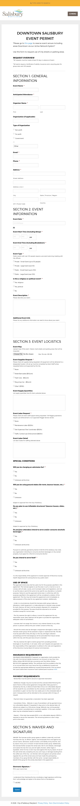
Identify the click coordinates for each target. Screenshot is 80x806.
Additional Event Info (21, 318)
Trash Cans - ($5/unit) (22, 378)
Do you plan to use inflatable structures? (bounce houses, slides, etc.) (38, 507)
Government (19, 138)
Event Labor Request (22, 413)
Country (43, 203)
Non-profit (18, 130)
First (14, 112)
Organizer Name (20, 103)
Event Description (21, 295)
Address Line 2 (18, 187)
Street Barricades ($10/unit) (24, 374)
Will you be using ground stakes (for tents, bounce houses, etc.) (39, 485)
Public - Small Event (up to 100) (25, 270)
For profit (18, 134)
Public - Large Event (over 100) (25, 274)
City (14, 195)
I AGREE (17, 783)
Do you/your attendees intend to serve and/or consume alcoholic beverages (39, 531)
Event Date (18, 219)
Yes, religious (19, 282)
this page (28, 43)
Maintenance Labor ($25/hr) (24, 425)
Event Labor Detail (20, 438)
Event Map (17, 347)
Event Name (18, 86)
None (16, 369)
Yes (16, 472)
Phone (16, 161)
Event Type (18, 254)
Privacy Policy (43, 803)
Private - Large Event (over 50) (24, 266)
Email (16, 152)
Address (17, 170)
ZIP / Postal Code (19, 204)
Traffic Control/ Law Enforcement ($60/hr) (28, 434)
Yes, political (19, 287)
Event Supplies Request (23, 360)
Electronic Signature (22, 767)
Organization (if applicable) (24, 117)
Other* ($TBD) (19, 386)
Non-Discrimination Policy (59, 803)
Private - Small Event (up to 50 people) (27, 262)
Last (41, 112)
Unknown (18, 497)
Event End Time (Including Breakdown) (29, 243)
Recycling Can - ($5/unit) (23, 382)
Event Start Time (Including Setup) (27, 232)
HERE (55, 669)
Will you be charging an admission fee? (29, 467)
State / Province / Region (48, 195)
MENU (73, 14)
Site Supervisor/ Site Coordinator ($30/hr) (28, 429)
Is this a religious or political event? (28, 279)
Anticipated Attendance (23, 94)
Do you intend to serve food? (25, 558)
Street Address (18, 178)
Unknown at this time (22, 480)
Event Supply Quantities (23, 391)
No (16, 291)
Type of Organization (21, 125)
